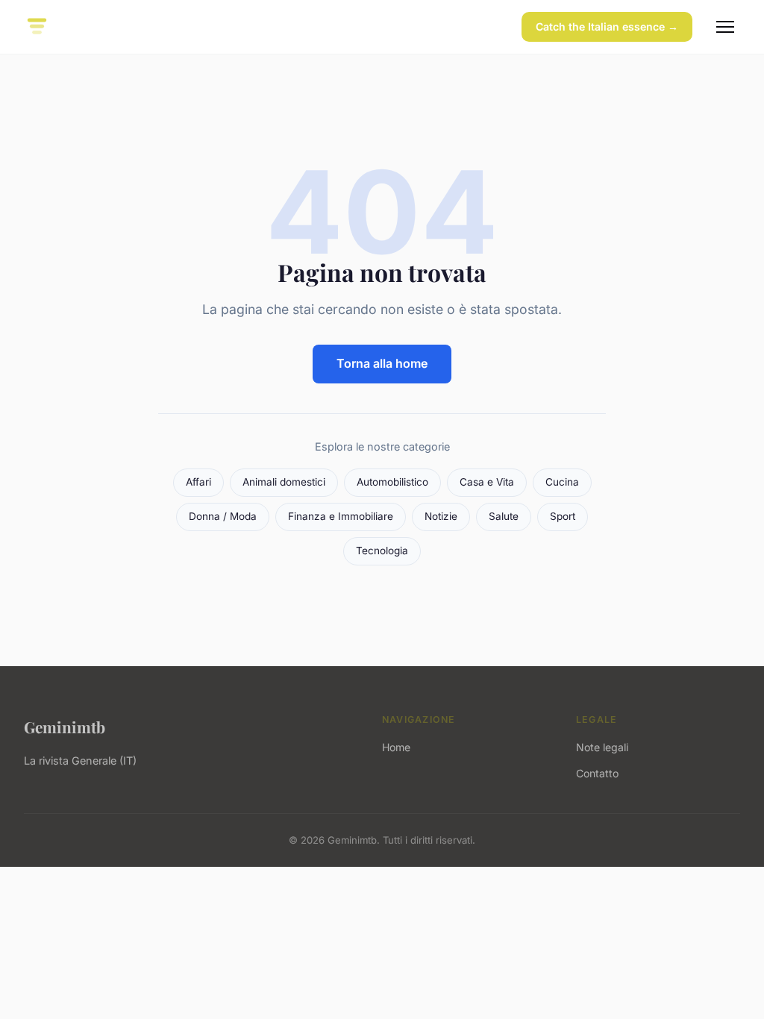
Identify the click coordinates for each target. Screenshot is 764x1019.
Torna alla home (382, 363)
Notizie (441, 516)
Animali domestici (283, 482)
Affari (198, 482)
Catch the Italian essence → (607, 26)
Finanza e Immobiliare (340, 516)
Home (396, 747)
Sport (562, 516)
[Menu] (725, 27)
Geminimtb (64, 726)
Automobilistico (392, 482)
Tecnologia (382, 550)
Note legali (602, 747)
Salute (504, 516)
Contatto (597, 773)
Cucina (562, 482)
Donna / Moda (223, 516)
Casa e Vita (487, 482)
